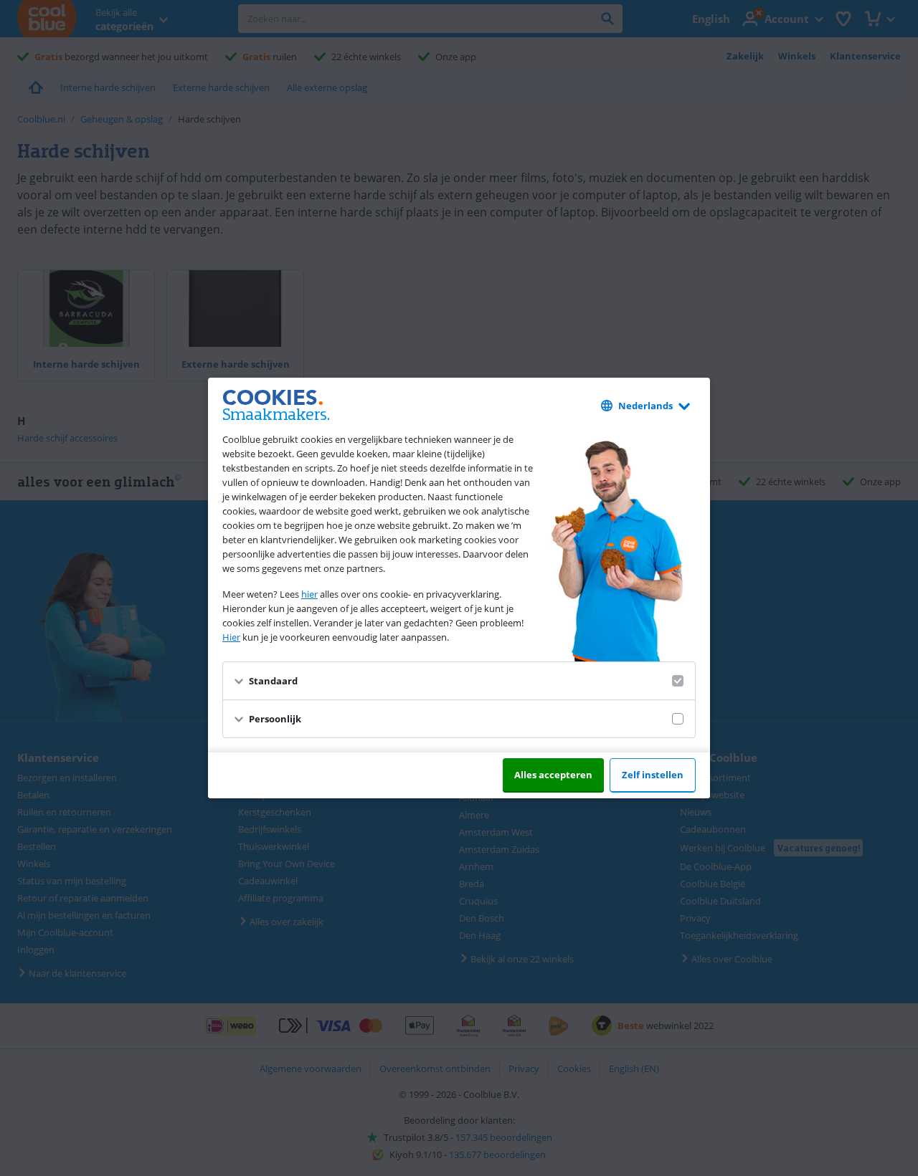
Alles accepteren (553, 774)
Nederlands (645, 405)
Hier (231, 637)
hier (309, 594)
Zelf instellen (652, 774)
